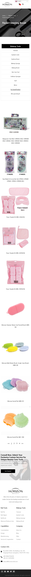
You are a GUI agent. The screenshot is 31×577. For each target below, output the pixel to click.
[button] (25, 4)
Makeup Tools (12, 15)
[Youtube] (8, 571)
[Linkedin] (14, 571)
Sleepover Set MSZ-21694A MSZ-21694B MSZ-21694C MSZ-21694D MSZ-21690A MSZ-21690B (15, 141)
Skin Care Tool (15, 72)
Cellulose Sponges (15, 76)
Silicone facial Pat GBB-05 (15, 401)
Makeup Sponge (15, 63)
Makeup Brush (15, 67)
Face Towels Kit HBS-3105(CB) (15, 289)
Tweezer (15, 50)
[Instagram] (2, 571)
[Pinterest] (5, 571)
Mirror (15, 85)
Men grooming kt (15, 93)
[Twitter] (11, 571)
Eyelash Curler (15, 54)
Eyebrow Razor (15, 59)
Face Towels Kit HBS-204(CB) (15, 217)
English (19, 1)
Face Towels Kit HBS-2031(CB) (15, 253)
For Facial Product (15, 89)
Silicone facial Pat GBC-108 (15, 437)
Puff (15, 80)
